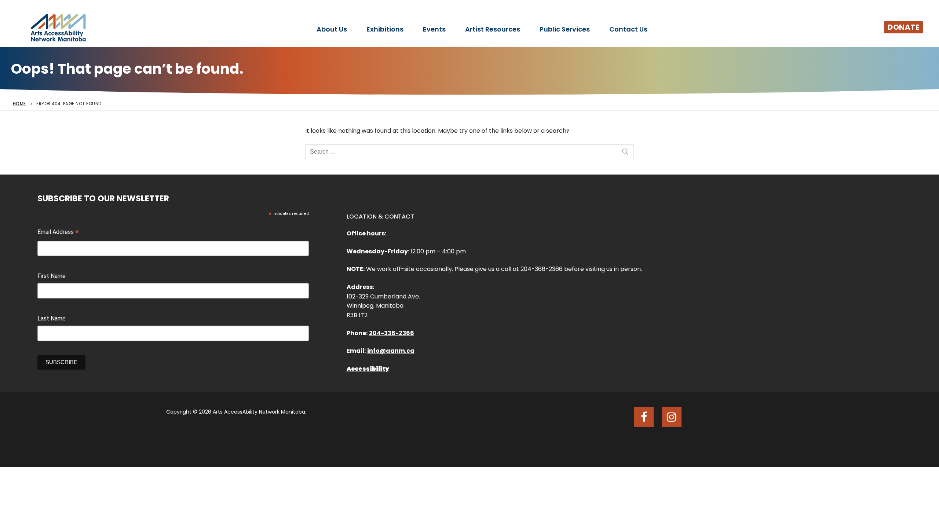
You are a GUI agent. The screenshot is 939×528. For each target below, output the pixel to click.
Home (19, 104)
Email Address (58, 233)
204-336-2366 (391, 333)
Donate (903, 27)
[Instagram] (672, 417)
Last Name (51, 318)
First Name (51, 275)
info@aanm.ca (390, 350)
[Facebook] (644, 417)
